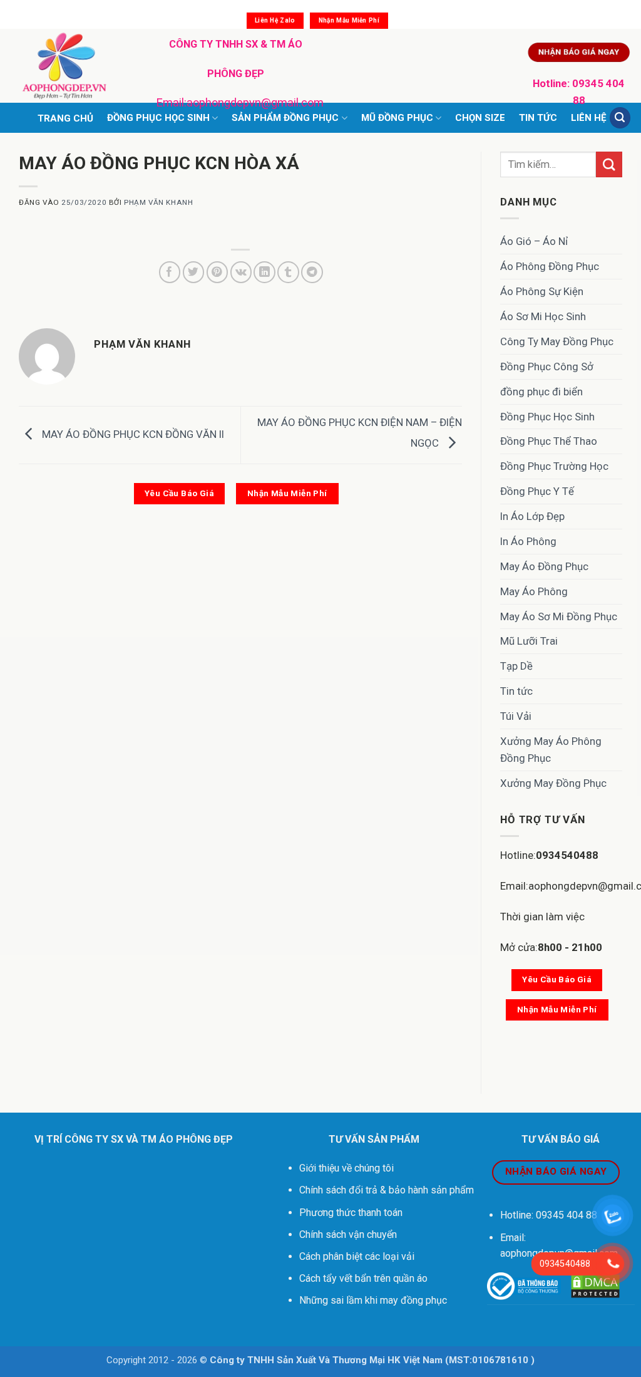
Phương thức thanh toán (351, 1213)
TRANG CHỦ (65, 118)
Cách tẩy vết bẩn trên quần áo (363, 1278)
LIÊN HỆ (589, 117)
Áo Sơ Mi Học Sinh (543, 316)
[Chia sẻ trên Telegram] (312, 272)
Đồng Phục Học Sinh (547, 416)
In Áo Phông (528, 541)
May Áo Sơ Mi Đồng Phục (558, 616)
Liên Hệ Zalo (275, 20)
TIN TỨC (538, 117)
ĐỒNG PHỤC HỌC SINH (158, 117)
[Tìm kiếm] (620, 117)
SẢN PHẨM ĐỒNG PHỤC (285, 117)
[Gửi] (609, 164)
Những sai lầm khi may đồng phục (373, 1300)
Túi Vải (515, 716)
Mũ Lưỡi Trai (529, 641)
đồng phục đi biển (541, 391)
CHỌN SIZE (480, 117)
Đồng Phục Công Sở (546, 366)
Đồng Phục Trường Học (554, 466)
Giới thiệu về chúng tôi (346, 1168)
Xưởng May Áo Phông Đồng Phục (551, 749)
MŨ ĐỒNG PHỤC (397, 117)
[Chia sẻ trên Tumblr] (288, 272)
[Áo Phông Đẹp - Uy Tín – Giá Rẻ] (73, 66)
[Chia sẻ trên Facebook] (170, 272)
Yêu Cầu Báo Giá (179, 493)
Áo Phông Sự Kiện (541, 291)
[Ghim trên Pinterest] (217, 272)
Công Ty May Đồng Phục (556, 341)
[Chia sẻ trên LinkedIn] (264, 272)
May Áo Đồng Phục (544, 566)
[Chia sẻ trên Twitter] (194, 272)
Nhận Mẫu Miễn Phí (349, 20)
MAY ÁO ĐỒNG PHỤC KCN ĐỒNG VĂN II (131, 434)
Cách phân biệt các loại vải (356, 1256)
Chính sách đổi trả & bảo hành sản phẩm (386, 1190)
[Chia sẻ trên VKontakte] (241, 272)
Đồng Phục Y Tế (537, 491)
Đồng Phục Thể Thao (548, 441)
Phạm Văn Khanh (158, 202)
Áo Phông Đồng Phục (549, 266)
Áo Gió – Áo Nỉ (534, 241)
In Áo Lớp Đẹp (532, 516)
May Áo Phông (534, 591)
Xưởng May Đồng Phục (553, 783)
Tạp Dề (516, 666)
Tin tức (516, 691)
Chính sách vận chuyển (349, 1234)
